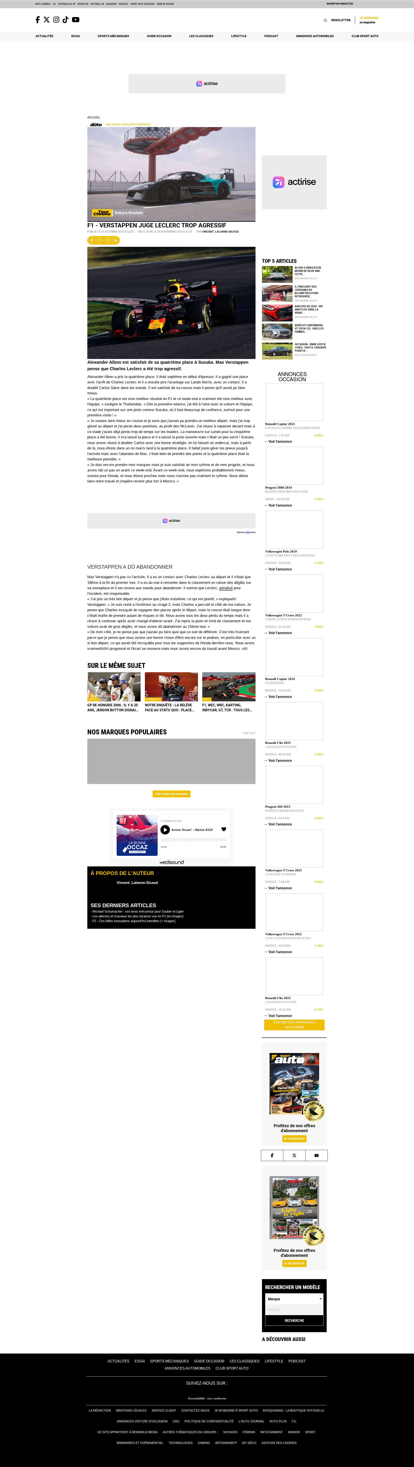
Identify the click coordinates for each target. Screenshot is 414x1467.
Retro (93, 699)
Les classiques (201, 36)
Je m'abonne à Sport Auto (236, 1410)
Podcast (271, 36)
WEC (206, 699)
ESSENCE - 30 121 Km (278, 1009)
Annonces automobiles (315, 36)
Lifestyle (238, 36)
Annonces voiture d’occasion (142, 1421)
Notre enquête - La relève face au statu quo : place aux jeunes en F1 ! (168, 708)
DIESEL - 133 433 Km (277, 499)
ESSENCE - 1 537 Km (277, 435)
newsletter (341, 20)
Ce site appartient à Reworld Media (127, 1432)
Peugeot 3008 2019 (278, 487)
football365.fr (66, 4)
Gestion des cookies (279, 1443)
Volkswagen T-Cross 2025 (283, 870)
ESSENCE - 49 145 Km (278, 754)
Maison (294, 1432)
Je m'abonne (368, 20)
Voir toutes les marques (171, 794)
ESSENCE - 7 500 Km (277, 881)
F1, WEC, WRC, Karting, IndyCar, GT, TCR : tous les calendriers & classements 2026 (227, 708)
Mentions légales (131, 1410)
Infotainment (271, 1432)
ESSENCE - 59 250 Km (278, 945)
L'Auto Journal (251, 1421)
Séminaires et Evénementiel (139, 1443)
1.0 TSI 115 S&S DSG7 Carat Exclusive (290, 555)
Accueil (93, 117)
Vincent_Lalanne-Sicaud (220, 231)
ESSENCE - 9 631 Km (277, 818)
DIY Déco (249, 1443)
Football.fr (97, 4)
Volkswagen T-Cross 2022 (283, 615)
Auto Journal (43, 4)
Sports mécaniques (113, 36)
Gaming (204, 1443)
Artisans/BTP (226, 1443)
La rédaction (100, 1410)
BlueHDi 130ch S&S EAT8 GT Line (286, 491)
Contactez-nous (195, 1410)
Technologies (181, 1443)
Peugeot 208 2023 (277, 806)
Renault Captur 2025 (280, 424)
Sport (310, 1432)
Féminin (249, 1432)
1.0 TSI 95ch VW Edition (280, 874)
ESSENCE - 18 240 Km (278, 690)
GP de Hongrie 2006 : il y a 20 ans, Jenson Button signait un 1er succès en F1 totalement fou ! (112, 708)
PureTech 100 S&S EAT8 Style (284, 810)
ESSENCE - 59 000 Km (278, 563)
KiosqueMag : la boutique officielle (293, 1410)
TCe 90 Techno (274, 683)
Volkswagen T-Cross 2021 (283, 934)
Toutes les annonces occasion (294, 1024)
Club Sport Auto (365, 36)
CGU (176, 1421)
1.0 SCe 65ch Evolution (280, 746)
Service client (164, 1410)
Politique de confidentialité (209, 1421)
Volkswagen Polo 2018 (281, 551)
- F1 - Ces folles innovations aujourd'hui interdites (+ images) (133, 921)
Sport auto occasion (142, 4)
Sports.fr (82, 4)
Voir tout (249, 733)
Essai (75, 36)
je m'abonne (294, 1138)
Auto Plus (278, 1421)
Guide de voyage (165, 4)
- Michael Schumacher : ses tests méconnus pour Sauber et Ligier (137, 911)
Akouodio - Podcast (117, 4)
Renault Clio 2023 (278, 743)
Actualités (44, 36)
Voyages (230, 1432)
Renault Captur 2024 (280, 679)
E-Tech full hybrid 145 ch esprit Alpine (292, 428)
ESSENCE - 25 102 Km (278, 626)
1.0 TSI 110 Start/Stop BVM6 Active (288, 938)
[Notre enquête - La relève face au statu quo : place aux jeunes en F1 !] (171, 686)
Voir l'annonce (278, 441)
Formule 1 (153, 699)
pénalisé (226, 588)
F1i (54, 4)
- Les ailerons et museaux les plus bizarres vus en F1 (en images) (137, 916)
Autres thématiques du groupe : (190, 1432)
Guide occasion (159, 36)
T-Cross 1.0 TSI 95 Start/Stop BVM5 (288, 619)
